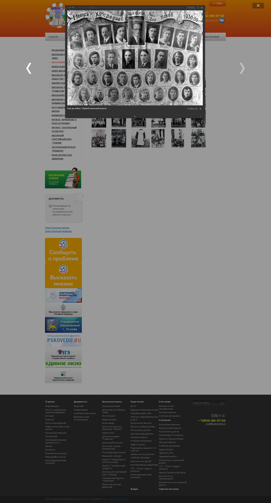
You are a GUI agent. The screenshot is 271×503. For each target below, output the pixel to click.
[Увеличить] (198, 7)
